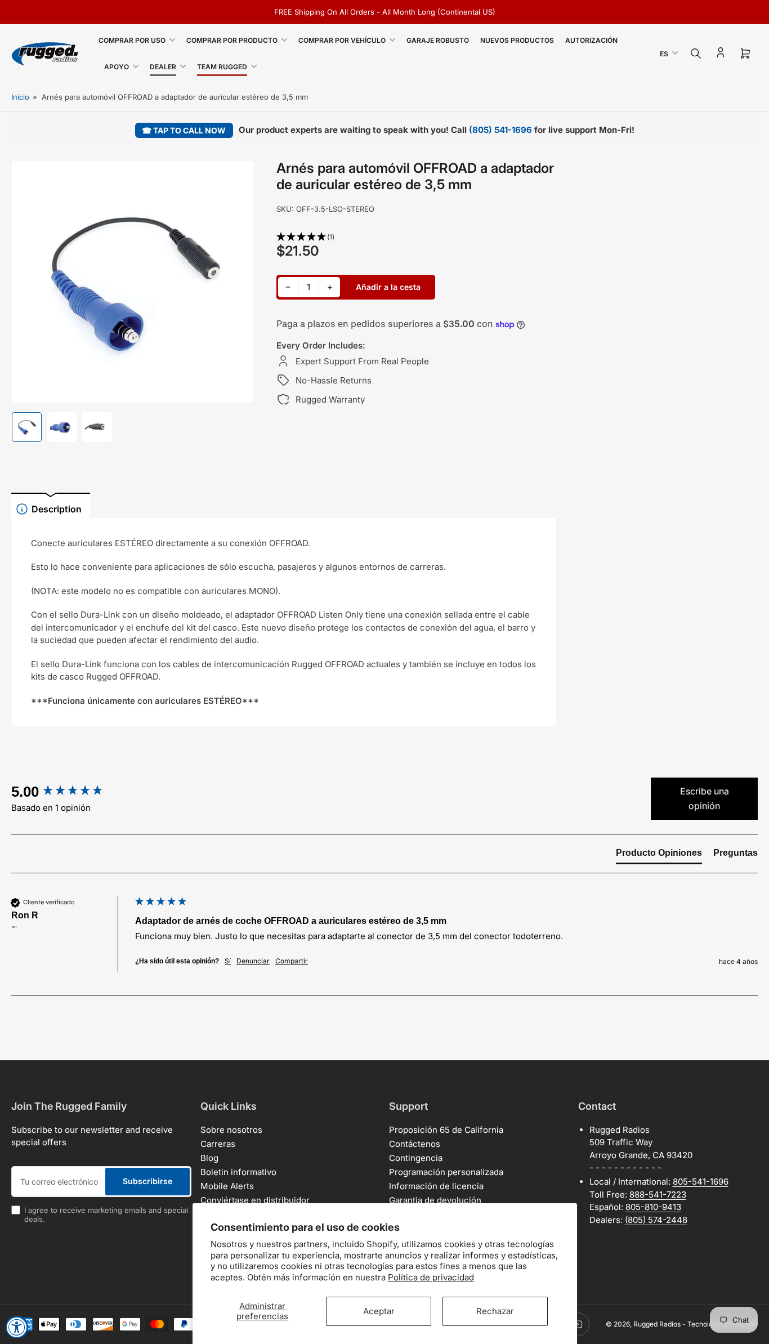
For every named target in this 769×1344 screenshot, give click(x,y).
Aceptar (379, 1311)
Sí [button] (228, 961)
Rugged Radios (657, 1324)
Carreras (217, 1143)
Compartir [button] (291, 961)
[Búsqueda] (695, 53)
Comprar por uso (132, 40)
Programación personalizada (446, 1172)
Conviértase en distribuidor (255, 1200)
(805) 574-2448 (656, 1219)
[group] (70, 792)
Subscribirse (147, 1181)
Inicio (20, 96)
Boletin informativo (238, 1172)
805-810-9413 (653, 1207)
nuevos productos (517, 40)
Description (57, 509)
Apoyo (116, 66)
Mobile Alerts (227, 1186)
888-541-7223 (657, 1194)
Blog (209, 1158)
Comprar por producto (232, 40)
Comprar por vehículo (342, 40)
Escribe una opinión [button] (704, 798)
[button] (416, 237)
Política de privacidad (431, 1277)
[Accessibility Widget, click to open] (17, 1327)
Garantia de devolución (435, 1200)
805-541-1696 (700, 1181)
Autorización (591, 40)
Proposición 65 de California (446, 1129)
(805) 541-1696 (500, 129)
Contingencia (415, 1158)
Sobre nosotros (231, 1129)
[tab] (659, 855)
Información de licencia (436, 1186)
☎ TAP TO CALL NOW (184, 130)
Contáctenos (414, 1143)
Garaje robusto (437, 40)
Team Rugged (222, 66)
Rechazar (495, 1311)
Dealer (163, 66)
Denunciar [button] (253, 961)
